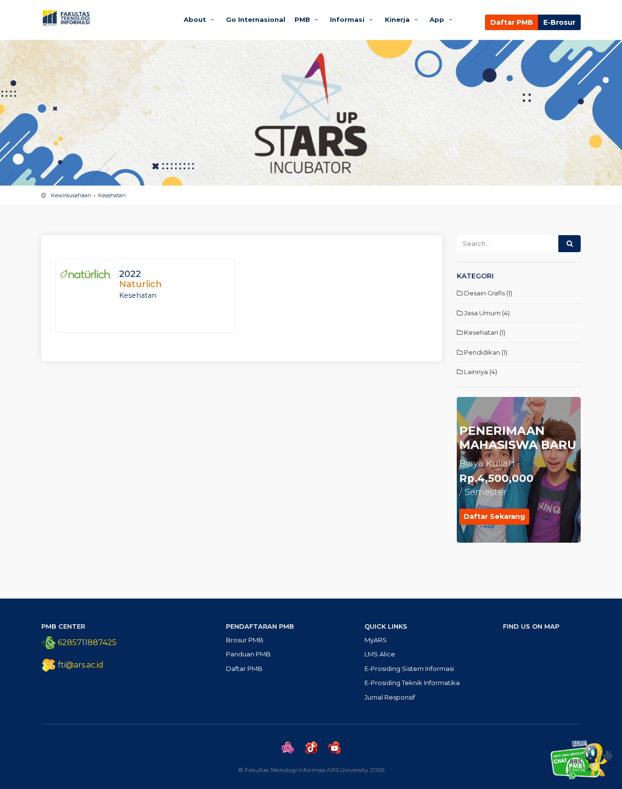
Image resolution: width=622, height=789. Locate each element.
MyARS (375, 640)
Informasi (348, 19)
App (438, 19)
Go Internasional (255, 19)
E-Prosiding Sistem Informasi (409, 668)
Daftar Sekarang (494, 516)
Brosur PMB (244, 640)
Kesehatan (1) (484, 332)
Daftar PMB (511, 22)
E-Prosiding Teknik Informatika (412, 682)
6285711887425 (86, 642)
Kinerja (398, 19)
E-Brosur (559, 22)
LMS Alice (379, 654)
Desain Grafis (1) (487, 293)
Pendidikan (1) (485, 352)
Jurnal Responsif (389, 697)
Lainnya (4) (480, 372)
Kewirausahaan (71, 195)
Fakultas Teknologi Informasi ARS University (103, 18)
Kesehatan (112, 195)
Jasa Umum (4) (486, 313)
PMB (303, 19)
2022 (140, 279)
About (196, 19)
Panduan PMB (248, 654)
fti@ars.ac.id (81, 664)
